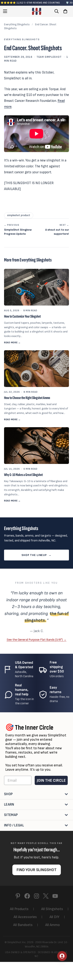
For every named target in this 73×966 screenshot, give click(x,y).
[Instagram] (36, 896)
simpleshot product (18, 215)
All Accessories (25, 917)
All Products (19, 909)
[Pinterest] (18, 896)
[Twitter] (46, 896)
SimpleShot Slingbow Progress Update (18, 230)
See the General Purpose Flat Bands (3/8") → (37, 640)
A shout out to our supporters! (57, 230)
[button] (65, 11)
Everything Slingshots (17, 24)
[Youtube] (55, 896)
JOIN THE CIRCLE (51, 780)
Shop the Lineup (36, 555)
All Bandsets (23, 925)
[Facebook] (27, 896)
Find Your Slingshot (37, 869)
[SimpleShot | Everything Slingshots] (36, 11)
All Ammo (52, 925)
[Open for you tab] (62, 956)
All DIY (54, 917)
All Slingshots (52, 909)
